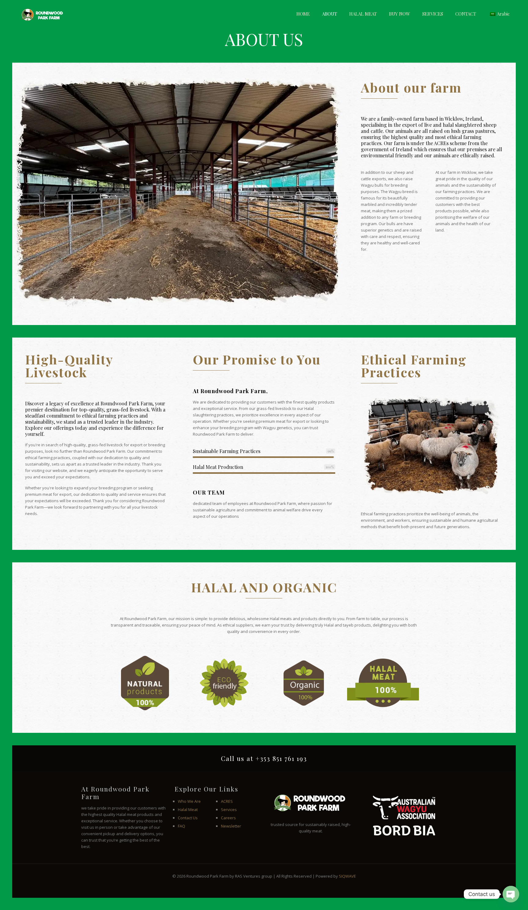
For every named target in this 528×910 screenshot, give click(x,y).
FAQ (181, 826)
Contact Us (188, 817)
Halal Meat (188, 809)
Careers (228, 817)
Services (229, 809)
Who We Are (189, 801)
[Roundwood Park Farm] (40, 13)
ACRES (227, 801)
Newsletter (231, 826)
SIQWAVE (347, 876)
